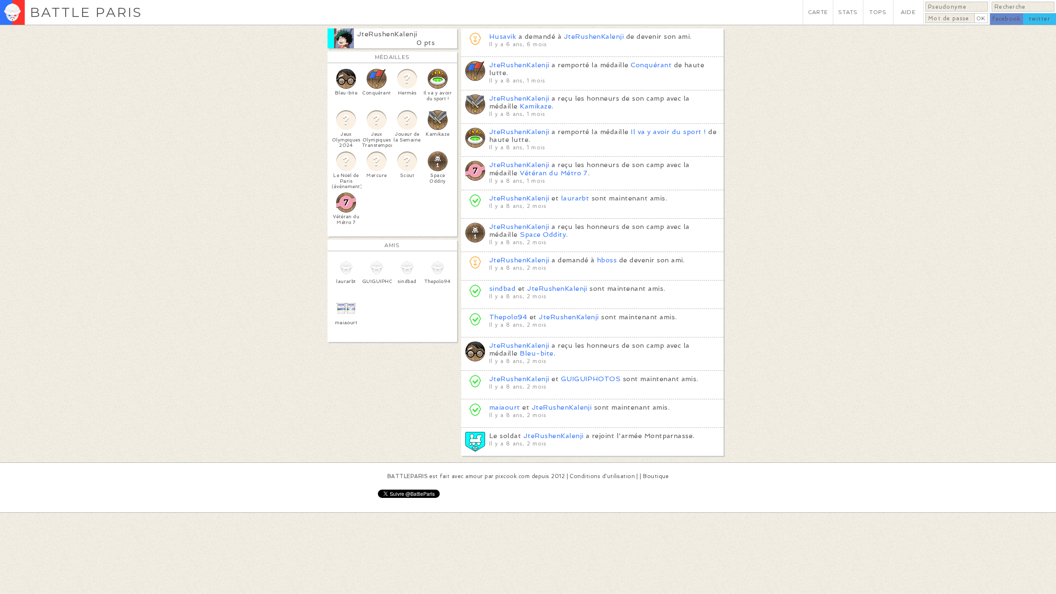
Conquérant (651, 65)
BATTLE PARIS (86, 12)
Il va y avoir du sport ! (668, 132)
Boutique (656, 476)
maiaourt (504, 407)
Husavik (502, 36)
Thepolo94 (508, 317)
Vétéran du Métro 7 (554, 173)
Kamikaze (536, 106)
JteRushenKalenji (387, 34)
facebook (1006, 19)
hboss (607, 260)
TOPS (878, 12)
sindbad (502, 288)
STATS (848, 12)
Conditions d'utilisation (602, 476)
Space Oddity (543, 234)
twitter (1039, 19)
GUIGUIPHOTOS (591, 379)
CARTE (818, 12)
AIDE (908, 12)
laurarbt (575, 198)
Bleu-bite (536, 353)
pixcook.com (512, 476)
